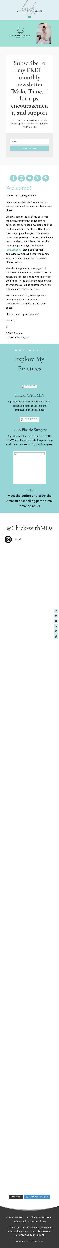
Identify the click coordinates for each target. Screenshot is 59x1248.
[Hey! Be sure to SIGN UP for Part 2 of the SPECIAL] (29, 1127)
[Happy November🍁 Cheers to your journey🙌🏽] (29, 922)
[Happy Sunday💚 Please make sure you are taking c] (29, 655)
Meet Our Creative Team (29, 1241)
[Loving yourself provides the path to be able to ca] (29, 854)
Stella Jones (29, 490)
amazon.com (14, 249)
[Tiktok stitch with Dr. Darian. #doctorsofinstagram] (29, 707)
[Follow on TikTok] (56, 636)
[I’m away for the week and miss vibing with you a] (29, 576)
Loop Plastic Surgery (29, 429)
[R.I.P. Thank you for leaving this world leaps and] (29, 824)
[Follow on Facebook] (56, 611)
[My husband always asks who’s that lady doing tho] (29, 893)
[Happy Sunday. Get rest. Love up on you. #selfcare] (29, 1182)
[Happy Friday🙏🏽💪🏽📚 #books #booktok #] (29, 631)
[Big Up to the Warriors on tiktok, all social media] (29, 784)
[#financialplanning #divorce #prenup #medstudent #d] (29, 1052)
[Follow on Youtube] (56, 621)
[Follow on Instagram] (56, 626)
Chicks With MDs (29, 395)
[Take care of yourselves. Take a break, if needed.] (29, 737)
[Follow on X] (56, 616)
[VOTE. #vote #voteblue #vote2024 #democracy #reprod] (29, 941)
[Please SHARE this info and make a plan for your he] (29, 965)
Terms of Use (38, 1221)
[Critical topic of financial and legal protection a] (29, 1088)
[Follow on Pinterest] (56, 631)
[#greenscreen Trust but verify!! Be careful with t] (29, 1006)
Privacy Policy (21, 1221)
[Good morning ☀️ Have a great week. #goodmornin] (29, 1161)
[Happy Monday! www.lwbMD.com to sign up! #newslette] (29, 614)
